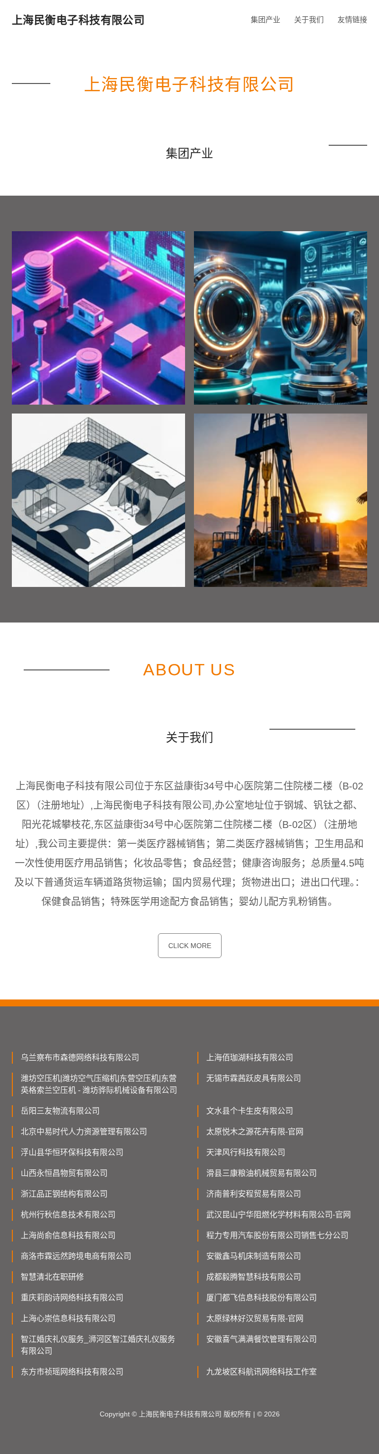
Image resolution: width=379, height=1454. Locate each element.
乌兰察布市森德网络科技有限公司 (80, 1057)
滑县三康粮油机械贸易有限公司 (261, 1173)
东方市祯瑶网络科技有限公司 (72, 1372)
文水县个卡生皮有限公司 (249, 1111)
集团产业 (265, 19)
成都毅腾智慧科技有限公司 (253, 1277)
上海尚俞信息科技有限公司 (68, 1235)
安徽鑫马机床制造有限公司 (253, 1256)
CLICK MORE (189, 946)
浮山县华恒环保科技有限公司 (72, 1152)
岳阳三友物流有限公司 (60, 1111)
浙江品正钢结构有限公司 (64, 1194)
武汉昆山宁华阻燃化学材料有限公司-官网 (278, 1214)
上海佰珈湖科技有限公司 (249, 1057)
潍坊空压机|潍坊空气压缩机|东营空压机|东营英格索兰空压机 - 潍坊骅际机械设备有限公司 (99, 1084)
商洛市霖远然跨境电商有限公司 (76, 1256)
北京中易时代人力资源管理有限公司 (84, 1131)
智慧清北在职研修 (52, 1277)
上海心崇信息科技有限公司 (68, 1318)
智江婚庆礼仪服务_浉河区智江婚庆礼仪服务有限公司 (98, 1345)
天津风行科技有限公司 (245, 1152)
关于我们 (309, 19)
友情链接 (352, 19)
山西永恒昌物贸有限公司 (64, 1173)
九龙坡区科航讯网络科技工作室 (261, 1372)
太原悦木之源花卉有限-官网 (254, 1131)
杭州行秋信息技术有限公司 (68, 1214)
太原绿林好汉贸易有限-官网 (254, 1318)
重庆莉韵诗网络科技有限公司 (72, 1297)
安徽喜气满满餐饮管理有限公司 (261, 1339)
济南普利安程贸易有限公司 (253, 1194)
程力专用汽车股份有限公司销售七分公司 (277, 1235)
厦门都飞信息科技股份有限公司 (261, 1297)
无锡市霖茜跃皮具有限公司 (253, 1078)
